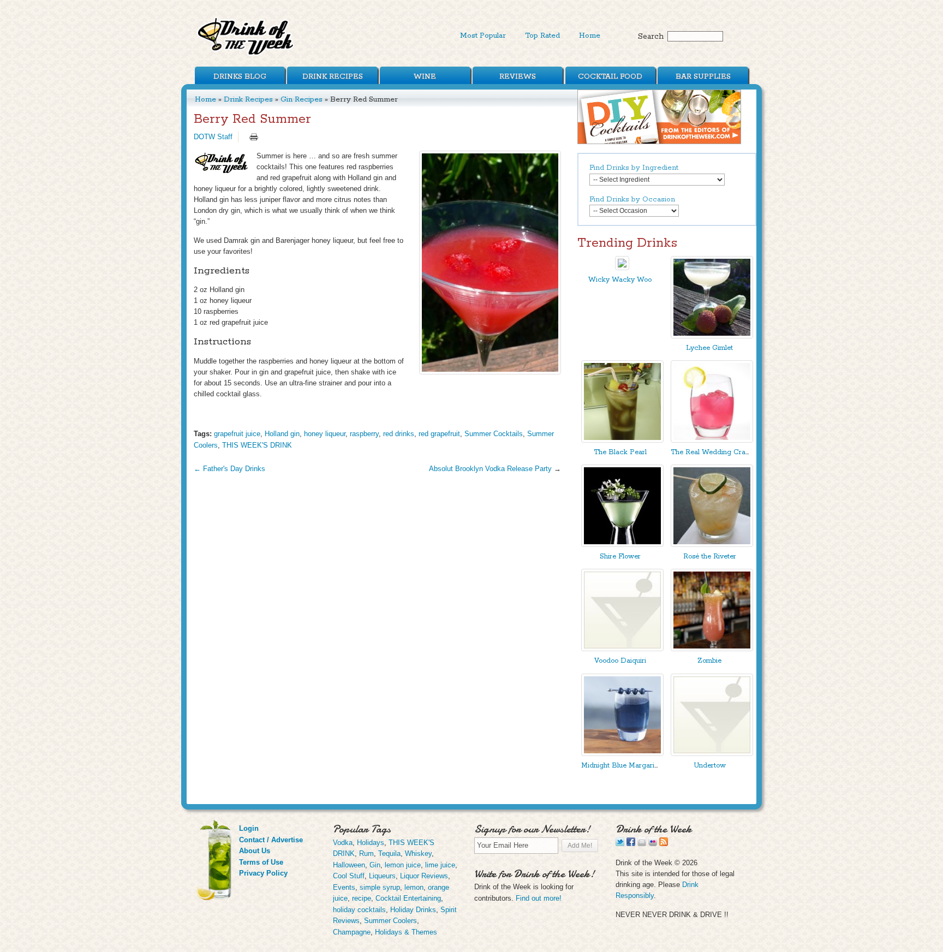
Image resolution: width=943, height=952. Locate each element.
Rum (366, 853)
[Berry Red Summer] (490, 262)
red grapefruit (439, 434)
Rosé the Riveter (709, 556)
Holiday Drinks (413, 910)
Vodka (343, 842)
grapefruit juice (237, 434)
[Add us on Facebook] (630, 844)
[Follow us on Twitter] (620, 844)
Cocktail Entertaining (408, 898)
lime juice (440, 865)
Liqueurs (382, 876)
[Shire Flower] (622, 544)
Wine (425, 76)
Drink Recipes (332, 76)
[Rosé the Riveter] (712, 544)
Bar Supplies (703, 76)
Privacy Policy (263, 873)
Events (344, 887)
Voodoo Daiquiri (620, 660)
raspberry (364, 434)
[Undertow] (712, 753)
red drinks (398, 434)
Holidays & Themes (406, 932)
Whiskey (418, 853)
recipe (361, 898)
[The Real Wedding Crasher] (712, 440)
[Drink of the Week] (246, 55)
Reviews (517, 76)
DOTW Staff (213, 137)
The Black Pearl (620, 452)
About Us (254, 851)
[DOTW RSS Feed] (663, 844)
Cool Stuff (349, 876)
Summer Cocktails (493, 434)
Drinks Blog (239, 76)
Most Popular (483, 35)
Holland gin (282, 434)
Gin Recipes (301, 99)
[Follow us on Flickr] (652, 844)
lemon (413, 887)
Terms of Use (261, 862)
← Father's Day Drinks (229, 469)
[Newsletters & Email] (641, 844)
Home (589, 35)
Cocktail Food (610, 76)
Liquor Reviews (424, 876)
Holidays (370, 842)
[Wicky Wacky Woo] (622, 268)
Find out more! (539, 898)
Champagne (352, 932)
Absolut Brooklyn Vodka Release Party (490, 469)
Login (249, 828)
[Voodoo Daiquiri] (622, 649)
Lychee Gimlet (709, 348)
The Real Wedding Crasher (715, 452)
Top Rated (542, 35)
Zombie (709, 660)
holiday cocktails (359, 910)
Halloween (349, 865)
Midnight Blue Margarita (620, 765)
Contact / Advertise (271, 840)
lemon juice (403, 865)
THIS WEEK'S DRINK (257, 445)
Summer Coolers (390, 921)
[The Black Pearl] (622, 440)
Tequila (389, 853)
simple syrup (380, 887)
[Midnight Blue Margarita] (622, 753)
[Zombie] (712, 649)
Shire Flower (620, 556)
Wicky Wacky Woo (620, 279)
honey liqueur (324, 434)
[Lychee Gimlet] (712, 336)
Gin (374, 865)
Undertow (710, 765)
